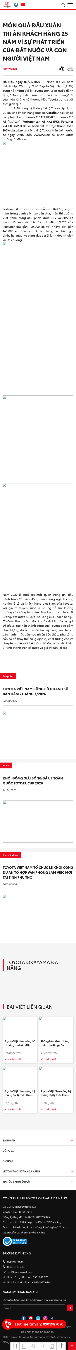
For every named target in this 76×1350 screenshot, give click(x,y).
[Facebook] (63, 68)
